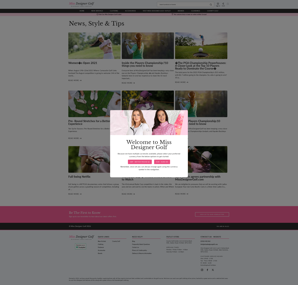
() (140, 162)
